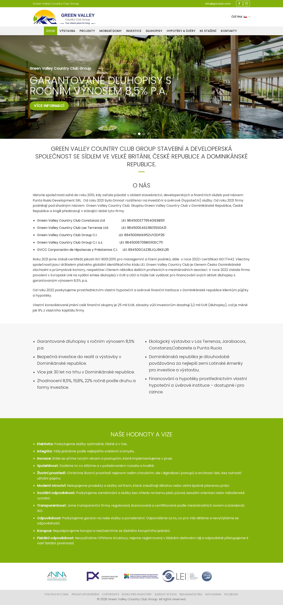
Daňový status (166, 594)
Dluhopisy (154, 31)
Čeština (236, 16)
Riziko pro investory (137, 594)
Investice (134, 31)
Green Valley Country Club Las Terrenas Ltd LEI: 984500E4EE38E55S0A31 (101, 227)
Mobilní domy (110, 31)
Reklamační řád (191, 594)
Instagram (213, 594)
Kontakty (229, 31)
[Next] (272, 87)
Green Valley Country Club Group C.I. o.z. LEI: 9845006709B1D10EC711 (100, 242)
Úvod (50, 31)
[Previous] (11, 87)
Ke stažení (208, 31)
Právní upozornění (85, 594)
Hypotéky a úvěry (181, 31)
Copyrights (110, 594)
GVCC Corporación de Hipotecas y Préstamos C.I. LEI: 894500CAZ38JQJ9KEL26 (103, 249)
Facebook (231, 594)
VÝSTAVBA (67, 31)
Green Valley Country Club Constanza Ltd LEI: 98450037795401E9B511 (101, 220)
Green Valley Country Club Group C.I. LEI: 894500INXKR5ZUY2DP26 (100, 235)
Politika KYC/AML (57, 594)
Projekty (87, 31)
